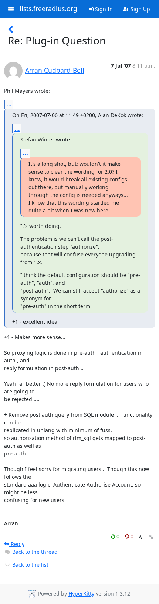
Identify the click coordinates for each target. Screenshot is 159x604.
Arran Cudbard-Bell (54, 70)
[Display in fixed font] (140, 537)
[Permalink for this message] (151, 537)
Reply (16, 543)
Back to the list (29, 564)
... (9, 104)
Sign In (103, 9)
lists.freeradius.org (48, 8)
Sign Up (139, 9)
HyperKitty (81, 593)
